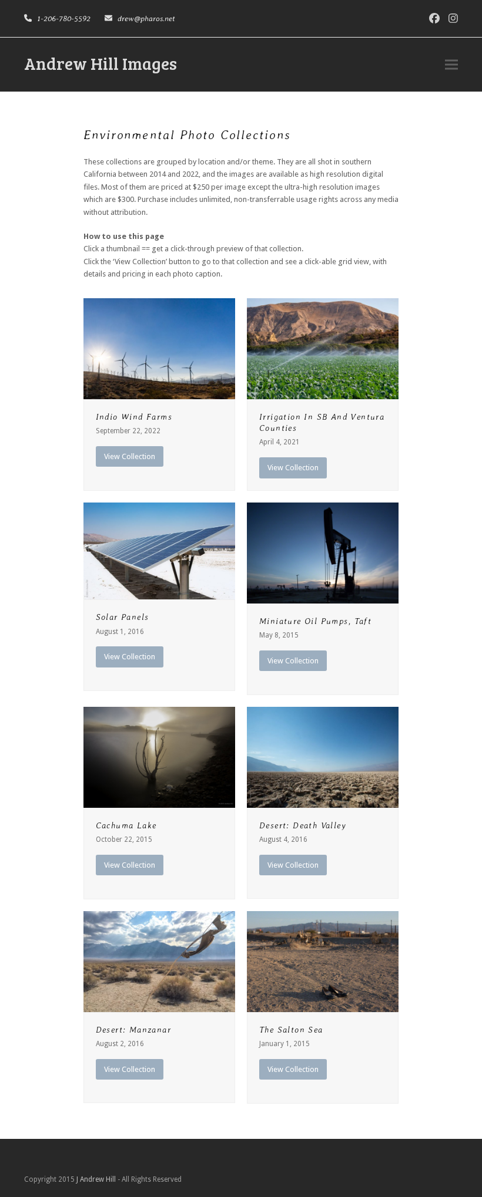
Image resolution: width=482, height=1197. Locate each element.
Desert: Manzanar (133, 1029)
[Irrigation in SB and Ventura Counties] (323, 347)
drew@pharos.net (145, 18)
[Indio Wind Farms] (159, 347)
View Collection (129, 456)
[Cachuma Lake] (159, 756)
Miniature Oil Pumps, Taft (315, 621)
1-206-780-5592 (63, 18)
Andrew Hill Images (100, 63)
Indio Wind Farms (134, 417)
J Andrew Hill (96, 1179)
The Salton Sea (291, 1029)
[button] (451, 65)
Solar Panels (122, 617)
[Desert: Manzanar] (159, 960)
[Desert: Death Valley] (323, 756)
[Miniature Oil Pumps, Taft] (323, 552)
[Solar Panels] (159, 550)
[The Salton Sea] (323, 960)
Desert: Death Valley (302, 825)
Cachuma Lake (126, 825)
